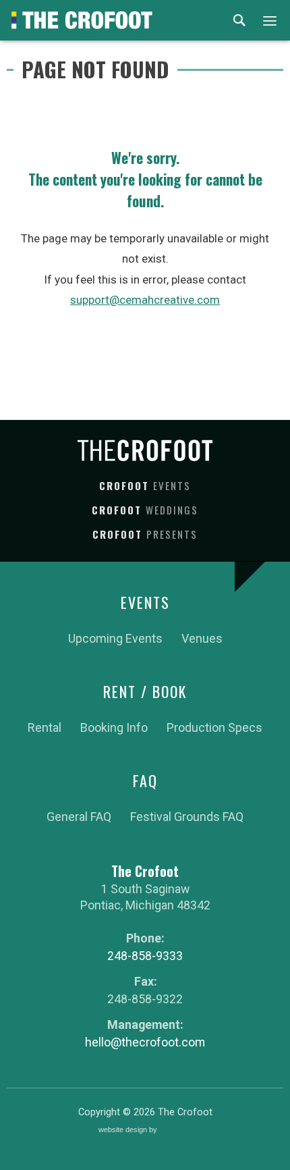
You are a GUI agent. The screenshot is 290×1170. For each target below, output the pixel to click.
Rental (44, 727)
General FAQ (79, 816)
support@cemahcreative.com (145, 300)
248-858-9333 (145, 956)
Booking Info (114, 727)
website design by (128, 1131)
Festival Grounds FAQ (186, 816)
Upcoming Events (115, 638)
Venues (202, 638)
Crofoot (145, 485)
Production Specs (214, 727)
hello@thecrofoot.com (145, 1042)
